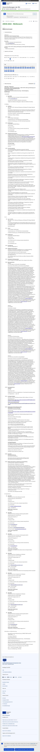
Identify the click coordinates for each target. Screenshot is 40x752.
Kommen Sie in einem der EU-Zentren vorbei (9, 725)
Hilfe (3, 670)
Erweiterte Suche (9, 17)
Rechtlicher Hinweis (5, 682)
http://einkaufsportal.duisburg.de (19, 527)
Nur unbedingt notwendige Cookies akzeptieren (24, 749)
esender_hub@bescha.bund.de (15, 506)
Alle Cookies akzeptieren (9, 749)
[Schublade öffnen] (4, 29)
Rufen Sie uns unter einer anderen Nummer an (10, 721)
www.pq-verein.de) (28, 298)
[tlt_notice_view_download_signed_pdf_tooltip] (10, 59)
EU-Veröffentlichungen (6, 705)
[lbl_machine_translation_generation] (17, 74)
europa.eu (8, 715)
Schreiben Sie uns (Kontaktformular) (8, 723)
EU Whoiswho (4, 703)
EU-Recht (4, 698)
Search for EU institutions (6, 730)
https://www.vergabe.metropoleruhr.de (28, 136)
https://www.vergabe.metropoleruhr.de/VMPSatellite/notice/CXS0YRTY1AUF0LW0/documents (21, 400)
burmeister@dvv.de (11, 43)
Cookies (3, 684)
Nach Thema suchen (23, 17)
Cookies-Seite (32, 743)
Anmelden (29, 3)
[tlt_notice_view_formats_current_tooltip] (34, 83)
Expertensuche (16, 17)
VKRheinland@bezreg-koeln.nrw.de (16, 565)
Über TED (4, 691)
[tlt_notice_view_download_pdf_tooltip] (5, 67)
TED (3, 21)
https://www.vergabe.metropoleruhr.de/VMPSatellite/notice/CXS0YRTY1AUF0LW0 (21, 404)
